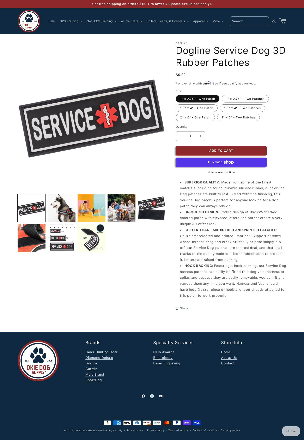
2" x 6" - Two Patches (238, 117)
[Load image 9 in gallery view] (91, 238)
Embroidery (163, 358)
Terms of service (178, 430)
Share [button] (184, 308)
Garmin (91, 369)
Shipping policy (230, 430)
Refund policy (135, 430)
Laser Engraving (166, 363)
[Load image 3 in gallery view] (61, 208)
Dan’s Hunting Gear (101, 352)
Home (226, 352)
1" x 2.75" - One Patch (197, 98)
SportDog (93, 380)
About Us (229, 358)
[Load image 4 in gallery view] (91, 208)
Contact (228, 363)
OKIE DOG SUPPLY (86, 430)
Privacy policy (155, 430)
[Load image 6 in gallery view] (151, 208)
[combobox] (249, 21)
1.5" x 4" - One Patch (196, 108)
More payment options (221, 172)
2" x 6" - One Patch (195, 117)
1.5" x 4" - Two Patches (242, 108)
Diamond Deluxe (99, 358)
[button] (70, 21)
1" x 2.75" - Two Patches (245, 98)
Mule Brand (94, 374)
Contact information (205, 430)
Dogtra (91, 363)
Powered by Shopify (110, 430)
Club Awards (164, 352)
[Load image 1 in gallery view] (31, 208)
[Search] (264, 20)
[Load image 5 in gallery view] (121, 208)
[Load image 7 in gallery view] (31, 238)
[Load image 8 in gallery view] (61, 238)
